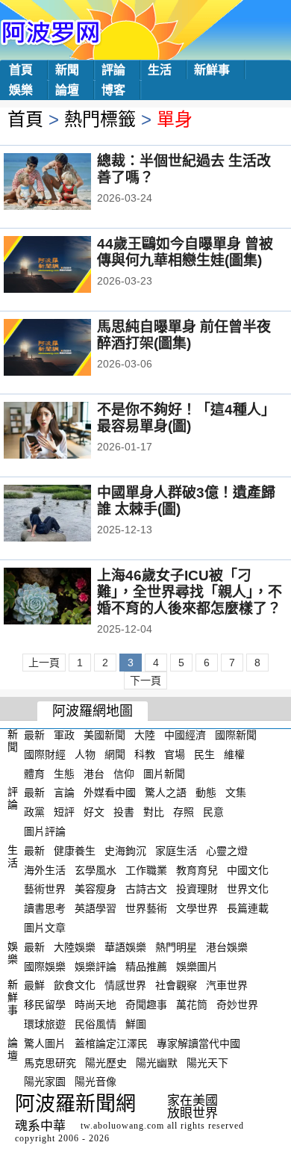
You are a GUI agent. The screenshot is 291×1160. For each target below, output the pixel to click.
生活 (160, 69)
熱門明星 (176, 947)
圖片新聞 (164, 773)
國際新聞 (236, 735)
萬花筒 (191, 1005)
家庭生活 (176, 851)
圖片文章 (45, 928)
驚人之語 (166, 792)
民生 (204, 754)
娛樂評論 (95, 966)
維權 (234, 754)
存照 (183, 812)
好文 (94, 812)
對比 (153, 812)
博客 (113, 90)
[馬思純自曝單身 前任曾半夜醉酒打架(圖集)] (67, 349)
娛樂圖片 (197, 966)
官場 (174, 754)
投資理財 (197, 889)
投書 (123, 812)
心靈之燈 (227, 851)
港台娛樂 (227, 947)
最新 (34, 735)
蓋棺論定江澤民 (111, 1043)
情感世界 (125, 985)
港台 (94, 773)
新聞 (67, 69)
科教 (144, 754)
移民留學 (45, 1005)
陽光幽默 (157, 1062)
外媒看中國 (110, 792)
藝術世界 (45, 889)
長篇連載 (248, 908)
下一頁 (145, 680)
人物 (85, 754)
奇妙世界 (237, 1005)
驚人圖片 (45, 1043)
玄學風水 (95, 869)
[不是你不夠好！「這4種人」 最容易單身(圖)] (67, 432)
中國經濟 (185, 735)
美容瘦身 (95, 889)
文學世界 (197, 908)
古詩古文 (146, 889)
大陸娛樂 (75, 947)
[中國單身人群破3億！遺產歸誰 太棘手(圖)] (67, 515)
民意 (213, 812)
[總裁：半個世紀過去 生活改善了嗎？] (67, 183)
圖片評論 (45, 831)
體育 (34, 773)
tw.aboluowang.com (122, 1125)
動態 (205, 792)
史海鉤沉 (125, 851)
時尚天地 (95, 1005)
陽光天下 (207, 1062)
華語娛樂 (125, 947)
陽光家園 (45, 1082)
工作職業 (146, 869)
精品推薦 (146, 966)
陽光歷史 (106, 1062)
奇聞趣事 (146, 1005)
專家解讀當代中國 (198, 1043)
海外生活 (45, 869)
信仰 (123, 773)
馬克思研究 (50, 1062)
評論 (113, 69)
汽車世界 (227, 985)
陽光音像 (95, 1082)
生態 (64, 773)
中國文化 (248, 869)
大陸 (144, 735)
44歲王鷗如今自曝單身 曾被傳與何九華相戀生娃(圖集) (185, 252)
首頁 (21, 69)
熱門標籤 (100, 119)
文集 (235, 792)
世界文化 (248, 889)
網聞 (114, 754)
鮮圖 (135, 1024)
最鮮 (34, 985)
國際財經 (45, 754)
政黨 (34, 812)
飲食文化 (75, 985)
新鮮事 (212, 69)
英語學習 (95, 908)
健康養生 (75, 851)
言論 (64, 792)
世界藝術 (146, 908)
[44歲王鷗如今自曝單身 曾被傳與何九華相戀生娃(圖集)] (67, 266)
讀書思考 (45, 908)
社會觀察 (176, 985)
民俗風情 (95, 1024)
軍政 (64, 735)
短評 (64, 812)
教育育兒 (197, 869)
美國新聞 (104, 735)
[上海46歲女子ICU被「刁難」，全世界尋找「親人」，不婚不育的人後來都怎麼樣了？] (67, 597)
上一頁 (44, 663)
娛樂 (21, 90)
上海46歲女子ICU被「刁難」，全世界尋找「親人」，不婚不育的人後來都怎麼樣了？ (189, 592)
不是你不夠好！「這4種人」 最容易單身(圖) (186, 418)
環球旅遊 (45, 1024)
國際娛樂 (45, 966)
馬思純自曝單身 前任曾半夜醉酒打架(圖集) (184, 335)
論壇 (67, 90)
